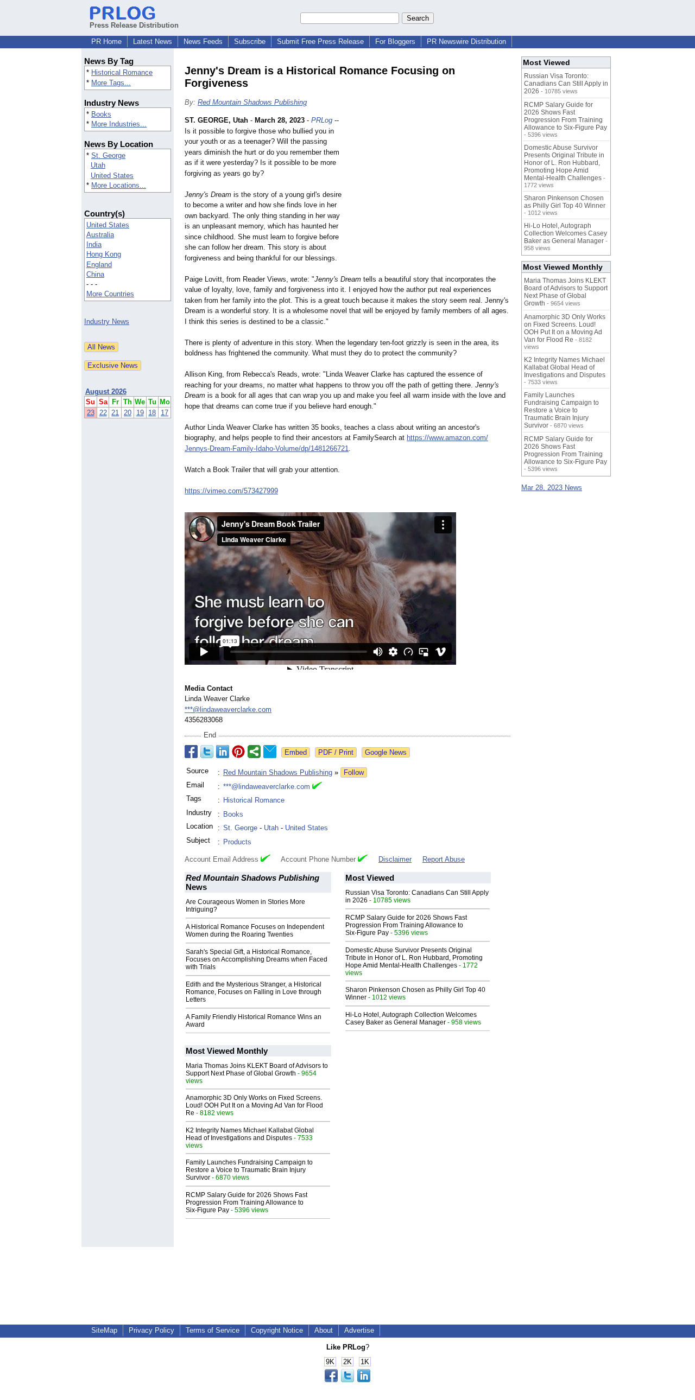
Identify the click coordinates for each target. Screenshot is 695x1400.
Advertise (359, 1330)
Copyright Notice (277, 1330)
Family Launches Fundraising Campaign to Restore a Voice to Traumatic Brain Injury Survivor (249, 1170)
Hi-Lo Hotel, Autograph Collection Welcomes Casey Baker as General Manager (411, 1018)
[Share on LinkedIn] (222, 751)
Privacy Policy (151, 1330)
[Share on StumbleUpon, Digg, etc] (254, 751)
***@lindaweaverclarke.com (228, 709)
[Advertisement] (429, 195)
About (323, 1330)
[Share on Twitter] (206, 751)
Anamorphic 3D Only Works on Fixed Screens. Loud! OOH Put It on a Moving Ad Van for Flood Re (254, 1105)
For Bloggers (395, 41)
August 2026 (106, 391)
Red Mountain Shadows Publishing (252, 102)
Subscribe (250, 41)
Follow (354, 772)
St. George (108, 155)
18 (152, 413)
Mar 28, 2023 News (551, 487)
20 (127, 413)
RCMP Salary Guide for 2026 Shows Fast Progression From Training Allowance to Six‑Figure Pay (406, 925)
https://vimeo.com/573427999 (231, 491)
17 (164, 413)
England (99, 264)
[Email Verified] (317, 786)
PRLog (321, 120)
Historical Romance (122, 72)
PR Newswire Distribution (466, 41)
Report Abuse (443, 859)
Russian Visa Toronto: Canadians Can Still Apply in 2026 (566, 83)
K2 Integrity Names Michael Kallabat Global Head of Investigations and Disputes (250, 1134)
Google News (386, 752)
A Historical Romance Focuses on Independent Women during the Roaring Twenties (255, 930)
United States (112, 175)
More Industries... (119, 124)
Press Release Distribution (134, 25)
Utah (98, 165)
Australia (100, 235)
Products (237, 842)
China (95, 274)
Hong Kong (103, 254)
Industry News (106, 321)
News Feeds (203, 41)
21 (115, 413)
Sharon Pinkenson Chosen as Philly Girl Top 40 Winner (564, 201)
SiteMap (104, 1330)
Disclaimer (395, 859)
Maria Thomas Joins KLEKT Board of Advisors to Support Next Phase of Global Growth (257, 1069)
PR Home (106, 41)
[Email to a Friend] (269, 751)
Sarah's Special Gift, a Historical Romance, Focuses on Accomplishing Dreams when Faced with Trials (256, 959)
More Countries (110, 294)
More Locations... (118, 185)
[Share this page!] (347, 1380)
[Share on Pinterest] (238, 751)
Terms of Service (212, 1330)
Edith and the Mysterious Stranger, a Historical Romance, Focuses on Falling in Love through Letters (253, 992)
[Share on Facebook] (191, 751)
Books (101, 114)
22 (103, 413)
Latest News (152, 41)
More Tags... (111, 83)
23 (90, 413)
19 (140, 413)
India (94, 244)
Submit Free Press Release (320, 41)
